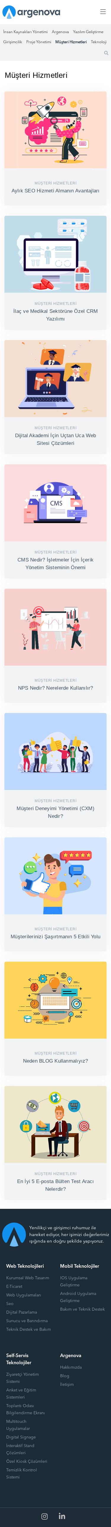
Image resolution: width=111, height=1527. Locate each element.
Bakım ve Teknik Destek (82, 1309)
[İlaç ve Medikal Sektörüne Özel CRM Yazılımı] (55, 254)
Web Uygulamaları (23, 1295)
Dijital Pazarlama (21, 1312)
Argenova (60, 32)
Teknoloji (99, 42)
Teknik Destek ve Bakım (28, 1330)
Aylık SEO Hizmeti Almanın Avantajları (56, 191)
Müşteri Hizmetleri (71, 42)
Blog (64, 1376)
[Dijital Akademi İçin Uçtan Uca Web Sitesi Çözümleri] (55, 378)
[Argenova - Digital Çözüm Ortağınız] (31, 12)
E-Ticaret (14, 1287)
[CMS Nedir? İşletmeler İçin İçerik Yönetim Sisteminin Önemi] (55, 503)
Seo (10, 1304)
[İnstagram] (44, 1516)
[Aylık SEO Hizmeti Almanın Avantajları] (55, 130)
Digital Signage (21, 1437)
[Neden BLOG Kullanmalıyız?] (55, 1000)
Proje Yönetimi (38, 42)
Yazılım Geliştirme (88, 32)
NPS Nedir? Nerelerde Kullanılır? (55, 688)
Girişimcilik (12, 42)
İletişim (67, 1385)
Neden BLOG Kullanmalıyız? (55, 1061)
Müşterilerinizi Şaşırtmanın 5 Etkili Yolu (55, 936)
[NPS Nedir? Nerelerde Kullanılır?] (55, 627)
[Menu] (102, 12)
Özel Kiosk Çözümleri (26, 1462)
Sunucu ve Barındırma (27, 1321)
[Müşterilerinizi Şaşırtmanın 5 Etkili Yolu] (55, 876)
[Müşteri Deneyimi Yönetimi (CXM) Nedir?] (55, 751)
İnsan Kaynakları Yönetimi (25, 32)
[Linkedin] (62, 1516)
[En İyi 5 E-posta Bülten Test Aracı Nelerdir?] (55, 1124)
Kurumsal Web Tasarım (27, 1278)
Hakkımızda (71, 1367)
